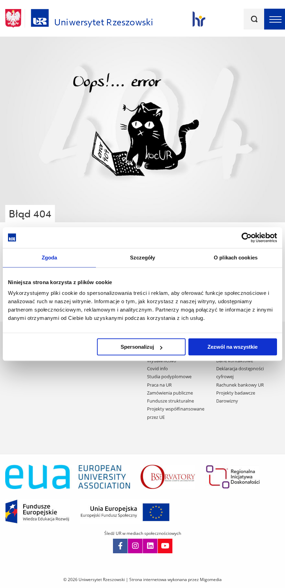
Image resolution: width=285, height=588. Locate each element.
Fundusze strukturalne (170, 401)
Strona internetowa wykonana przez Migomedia (175, 579)
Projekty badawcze (235, 393)
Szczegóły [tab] (142, 257)
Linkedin (150, 546)
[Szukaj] (254, 19)
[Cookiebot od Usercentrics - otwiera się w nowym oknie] (246, 237)
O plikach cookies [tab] (236, 257)
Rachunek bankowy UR (240, 385)
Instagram (135, 546)
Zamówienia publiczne (170, 393)
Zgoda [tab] (49, 257)
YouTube (165, 546)
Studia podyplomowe (169, 376)
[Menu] (274, 19)
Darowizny (227, 401)
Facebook (120, 546)
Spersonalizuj (137, 347)
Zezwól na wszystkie (232, 347)
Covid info (157, 368)
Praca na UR (159, 385)
